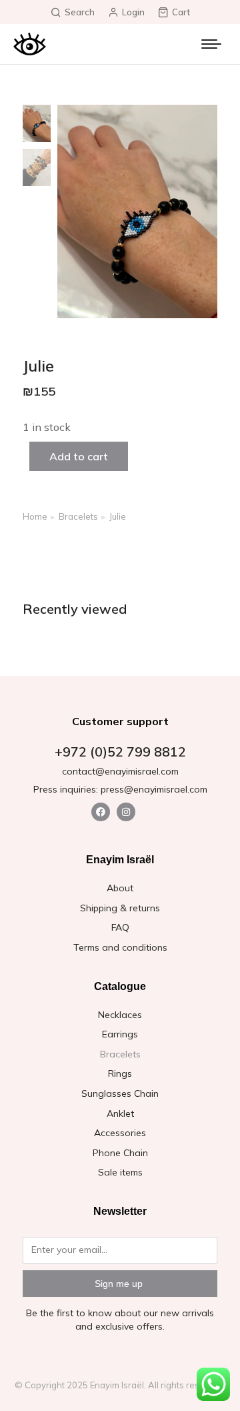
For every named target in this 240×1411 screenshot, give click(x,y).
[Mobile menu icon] (211, 44)
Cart (181, 12)
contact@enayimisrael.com (120, 771)
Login (133, 12)
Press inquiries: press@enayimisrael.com (120, 789)
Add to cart (78, 456)
